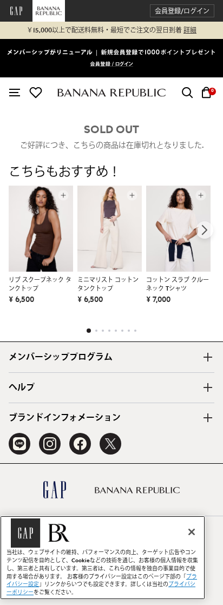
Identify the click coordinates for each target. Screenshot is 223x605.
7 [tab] (129, 331)
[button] (182, 11)
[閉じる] (192, 532)
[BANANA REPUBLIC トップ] (111, 93)
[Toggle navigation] (14, 92)
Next (204, 230)
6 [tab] (122, 331)
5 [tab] (116, 331)
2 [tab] (96, 331)
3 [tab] (103, 331)
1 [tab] (89, 330)
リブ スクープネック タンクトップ (40, 284)
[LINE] (19, 444)
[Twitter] (110, 444)
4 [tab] (109, 331)
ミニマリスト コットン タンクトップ (108, 284)
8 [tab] (135, 331)
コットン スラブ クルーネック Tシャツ (177, 284)
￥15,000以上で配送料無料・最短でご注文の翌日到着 (111, 30)
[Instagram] (50, 444)
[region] (102, 558)
